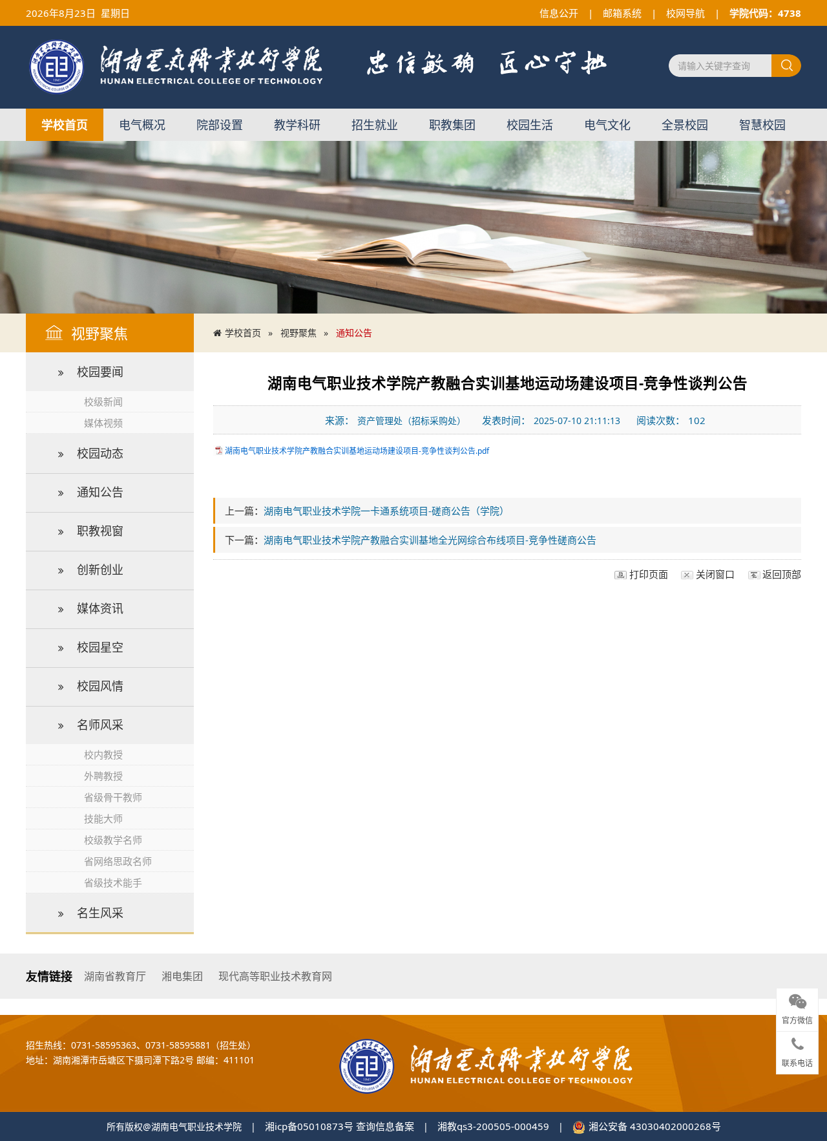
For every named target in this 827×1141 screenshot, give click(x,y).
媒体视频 (103, 422)
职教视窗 (100, 531)
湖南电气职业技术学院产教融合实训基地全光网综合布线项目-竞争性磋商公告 (430, 539)
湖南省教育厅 (115, 976)
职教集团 (452, 125)
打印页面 (648, 574)
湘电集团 (182, 976)
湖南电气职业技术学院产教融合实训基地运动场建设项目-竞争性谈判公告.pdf (357, 450)
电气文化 (607, 125)
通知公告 (100, 492)
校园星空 (100, 647)
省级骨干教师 (113, 797)
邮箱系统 (622, 12)
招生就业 (374, 125)
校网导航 (685, 12)
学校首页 (64, 125)
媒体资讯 (100, 608)
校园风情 (100, 686)
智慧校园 (762, 125)
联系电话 (797, 1063)
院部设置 (219, 125)
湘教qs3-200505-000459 (493, 1126)
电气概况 (142, 125)
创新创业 (100, 569)
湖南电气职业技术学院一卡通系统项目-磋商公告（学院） (386, 510)
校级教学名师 (113, 839)
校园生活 (530, 125)
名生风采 (100, 913)
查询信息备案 (385, 1126)
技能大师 (103, 818)
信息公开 (558, 12)
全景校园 (685, 125)
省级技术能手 (113, 882)
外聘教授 (103, 775)
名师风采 (100, 724)
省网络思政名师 (118, 861)
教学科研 (297, 125)
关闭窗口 (715, 574)
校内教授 (103, 754)
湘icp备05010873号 (309, 1126)
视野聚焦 (298, 332)
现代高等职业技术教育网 (275, 976)
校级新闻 (103, 401)
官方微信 (797, 1020)
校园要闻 (100, 371)
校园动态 (100, 453)
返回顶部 (781, 574)
